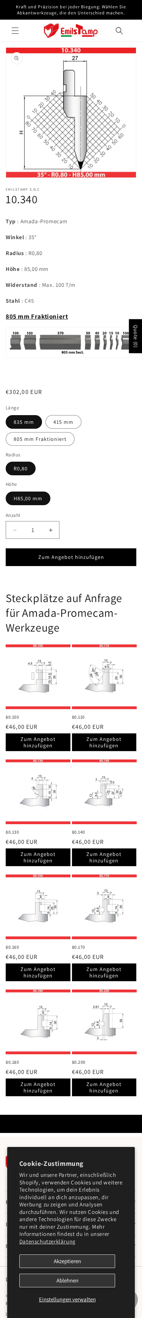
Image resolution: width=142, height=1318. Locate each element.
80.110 (78, 717)
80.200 (79, 1062)
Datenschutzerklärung (47, 1241)
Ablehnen (67, 1280)
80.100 (12, 717)
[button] (15, 30)
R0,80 (21, 468)
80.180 (12, 1062)
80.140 (79, 832)
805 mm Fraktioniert (40, 439)
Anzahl (13, 515)
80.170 (79, 947)
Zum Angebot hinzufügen (38, 742)
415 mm (63, 422)
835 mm (24, 422)
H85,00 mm (28, 498)
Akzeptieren (67, 1261)
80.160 (12, 947)
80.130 (12, 832)
